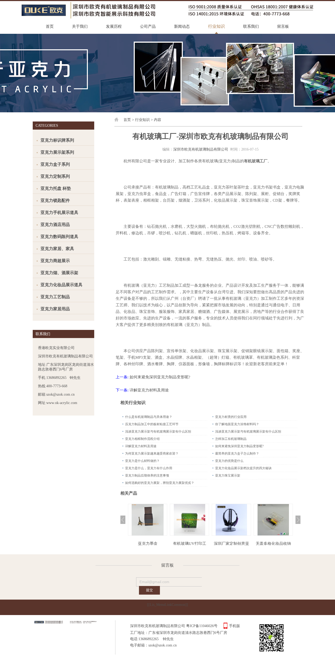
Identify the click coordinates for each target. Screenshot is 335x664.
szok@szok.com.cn (162, 645)
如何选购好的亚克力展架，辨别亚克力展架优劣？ (159, 483)
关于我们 (80, 26)
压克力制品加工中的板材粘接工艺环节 (151, 424)
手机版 (234, 626)
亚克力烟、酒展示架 (59, 272)
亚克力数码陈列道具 (59, 236)
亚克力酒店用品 (55, 224)
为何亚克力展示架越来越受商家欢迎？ (151, 453)
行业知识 (216, 26)
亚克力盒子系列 (55, 164)
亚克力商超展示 (55, 260)
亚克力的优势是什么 (229, 461)
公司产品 (148, 26)
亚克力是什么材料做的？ (142, 461)
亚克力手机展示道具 (59, 212)
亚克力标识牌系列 (57, 140)
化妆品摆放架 (273, 543)
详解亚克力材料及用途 (149, 390)
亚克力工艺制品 (55, 297)
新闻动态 (182, 26)
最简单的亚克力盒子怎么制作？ (237, 453)
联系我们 (251, 26)
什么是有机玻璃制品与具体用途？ (148, 417)
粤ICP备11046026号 (201, 626)
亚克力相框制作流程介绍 (142, 439)
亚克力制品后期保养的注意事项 (147, 475)
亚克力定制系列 (55, 176)
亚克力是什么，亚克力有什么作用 (148, 468)
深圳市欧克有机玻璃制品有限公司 (200, 149)
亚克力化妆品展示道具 (61, 285)
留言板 (283, 26)
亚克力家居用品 (55, 309)
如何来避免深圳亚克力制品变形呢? (160, 377)
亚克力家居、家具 (57, 248)
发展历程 (114, 26)
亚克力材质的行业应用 (231, 417)
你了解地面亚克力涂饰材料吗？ (237, 424)
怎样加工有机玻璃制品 (231, 439)
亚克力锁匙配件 (55, 200)
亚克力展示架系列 (57, 152)
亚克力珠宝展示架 (227, 475)
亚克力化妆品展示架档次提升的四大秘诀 (243, 468)
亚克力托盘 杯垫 (56, 188)
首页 (50, 26)
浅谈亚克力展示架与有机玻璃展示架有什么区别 (158, 431)
